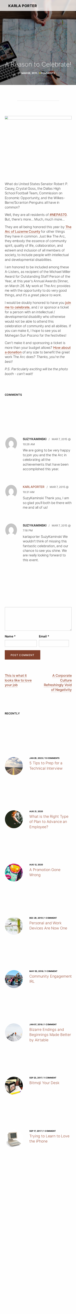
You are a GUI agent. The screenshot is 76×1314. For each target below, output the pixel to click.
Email (44, 636)
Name (10, 636)
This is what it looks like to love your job (18, 680)
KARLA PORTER (22, 6)
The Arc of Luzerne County (38, 229)
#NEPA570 (58, 215)
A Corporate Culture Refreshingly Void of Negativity (58, 682)
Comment (38, 604)
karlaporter (33, 487)
